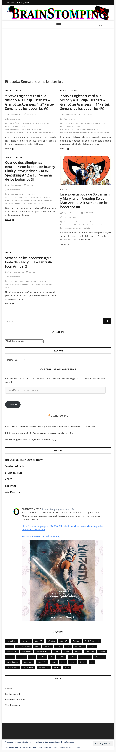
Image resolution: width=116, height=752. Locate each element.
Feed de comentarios (15, 699)
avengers (26, 641)
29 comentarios (13, 190)
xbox (67, 667)
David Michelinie (82, 222)
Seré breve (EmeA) (14, 466)
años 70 (43, 123)
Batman (76, 641)
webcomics (43, 667)
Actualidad (11, 641)
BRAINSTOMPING (59, 415)
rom (39, 197)
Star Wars (99, 657)
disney (92, 646)
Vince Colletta (84, 228)
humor (66, 651)
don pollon (26, 651)
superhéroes (32, 132)
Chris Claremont (92, 641)
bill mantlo (19, 194)
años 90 (63, 641)
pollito (61, 657)
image (77, 651)
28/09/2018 (31, 114)
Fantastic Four (43, 651)
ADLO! (8, 479)
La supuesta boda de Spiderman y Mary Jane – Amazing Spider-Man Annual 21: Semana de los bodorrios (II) (85, 200)
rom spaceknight (42, 200)
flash (56, 651)
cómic (15, 126)
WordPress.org (12, 492)
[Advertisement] (58, 50)
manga (10, 657)
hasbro (27, 197)
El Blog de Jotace (13, 472)
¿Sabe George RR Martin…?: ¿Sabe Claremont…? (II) (30, 439)
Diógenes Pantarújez (70, 213)
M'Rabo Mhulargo (14, 114)
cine (37, 646)
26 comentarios (13, 119)
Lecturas (17, 91)
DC (68, 646)
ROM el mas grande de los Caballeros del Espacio (28, 198)
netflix (42, 657)
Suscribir (12, 404)
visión (51, 132)
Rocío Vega (10, 485)
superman (28, 662)
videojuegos (28, 667)
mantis (21, 129)
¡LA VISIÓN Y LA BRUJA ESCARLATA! (23, 123)
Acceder (9, 688)
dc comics (79, 646)
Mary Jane (78, 225)
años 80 (11, 194)
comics (22, 126)
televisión (42, 662)
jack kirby (37, 281)
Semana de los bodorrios (23, 203)
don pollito (11, 651)
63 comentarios (68, 119)
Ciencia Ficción (23, 646)
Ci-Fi (27, 194)
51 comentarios (13, 277)
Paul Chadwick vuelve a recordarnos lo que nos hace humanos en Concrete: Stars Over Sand (50, 426)
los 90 (102, 651)
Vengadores (43, 132)
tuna (72, 662)
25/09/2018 (88, 213)
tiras (63, 662)
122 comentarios (69, 217)
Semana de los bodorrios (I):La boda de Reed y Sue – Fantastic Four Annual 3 (29, 261)
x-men (56, 667)
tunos (82, 662)
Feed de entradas (13, 694)
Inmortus (14, 129)
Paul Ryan (87, 225)
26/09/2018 (31, 185)
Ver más (11, 149)
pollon (72, 657)
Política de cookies (72, 747)
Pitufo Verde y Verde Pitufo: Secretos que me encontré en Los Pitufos (39, 433)
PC (51, 657)
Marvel (27, 129)
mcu (32, 657)
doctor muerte (26, 281)
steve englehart (20, 132)
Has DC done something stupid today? (24, 459)
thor (53, 662)
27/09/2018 (86, 114)
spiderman (73, 228)
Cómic (8, 91)
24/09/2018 (33, 272)
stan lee (45, 284)
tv (91, 662)
